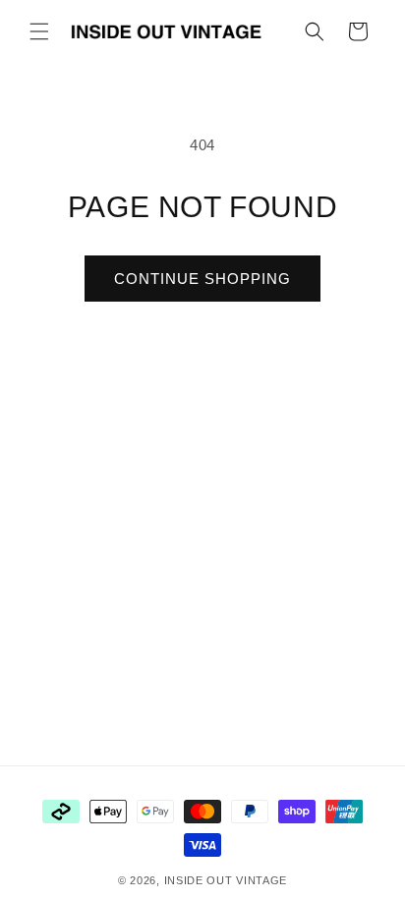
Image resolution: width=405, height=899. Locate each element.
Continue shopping (202, 278)
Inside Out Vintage (226, 880)
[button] (39, 31)
